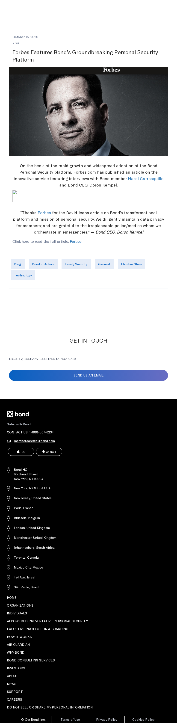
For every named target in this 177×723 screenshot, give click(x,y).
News (11, 684)
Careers (14, 699)
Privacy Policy (106, 719)
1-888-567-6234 (41, 432)
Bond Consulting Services (31, 660)
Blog (18, 264)
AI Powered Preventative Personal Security (47, 621)
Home (12, 597)
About (12, 676)
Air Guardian (18, 644)
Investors (16, 668)
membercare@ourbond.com (34, 441)
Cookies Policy (143, 719)
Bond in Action (43, 264)
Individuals (17, 613)
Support (15, 691)
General (104, 264)
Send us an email (88, 375)
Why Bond (15, 652)
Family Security (76, 264)
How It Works (19, 637)
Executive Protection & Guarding (37, 629)
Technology (23, 275)
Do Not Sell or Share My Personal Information (50, 707)
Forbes (44, 212)
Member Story (131, 264)
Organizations (20, 605)
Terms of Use (70, 719)
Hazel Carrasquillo (145, 178)
